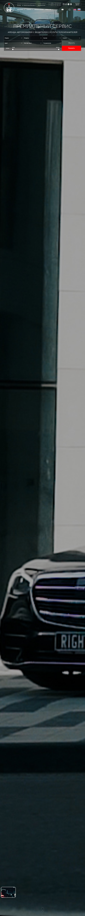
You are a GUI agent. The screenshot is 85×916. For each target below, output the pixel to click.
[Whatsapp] (66, 4)
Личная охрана (38, 9)
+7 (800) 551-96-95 (54, 5)
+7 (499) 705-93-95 (54, 3)
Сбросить (71, 43)
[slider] (12, 49)
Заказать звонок (77, 4)
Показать (71, 48)
